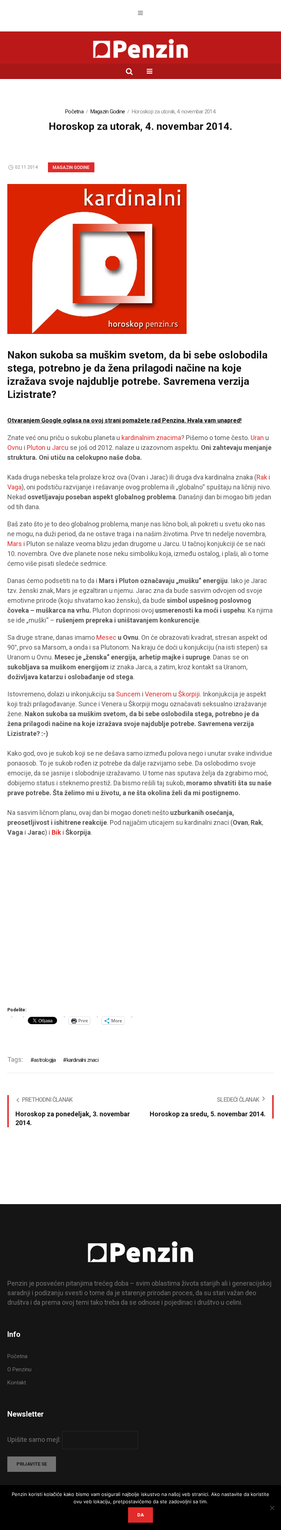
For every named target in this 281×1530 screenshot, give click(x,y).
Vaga (14, 487)
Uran (258, 437)
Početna (74, 111)
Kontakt (16, 1382)
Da (140, 1515)
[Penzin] (140, 49)
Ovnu (15, 447)
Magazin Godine (107, 111)
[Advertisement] (140, 924)
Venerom (159, 694)
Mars (15, 544)
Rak (262, 477)
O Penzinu (19, 1369)
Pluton (37, 447)
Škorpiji (189, 694)
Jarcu (61, 447)
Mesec (107, 637)
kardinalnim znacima (151, 437)
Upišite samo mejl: (34, 1439)
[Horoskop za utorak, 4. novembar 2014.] (97, 258)
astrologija (45, 1060)
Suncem (129, 694)
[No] (272, 1507)
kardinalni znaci (82, 1060)
